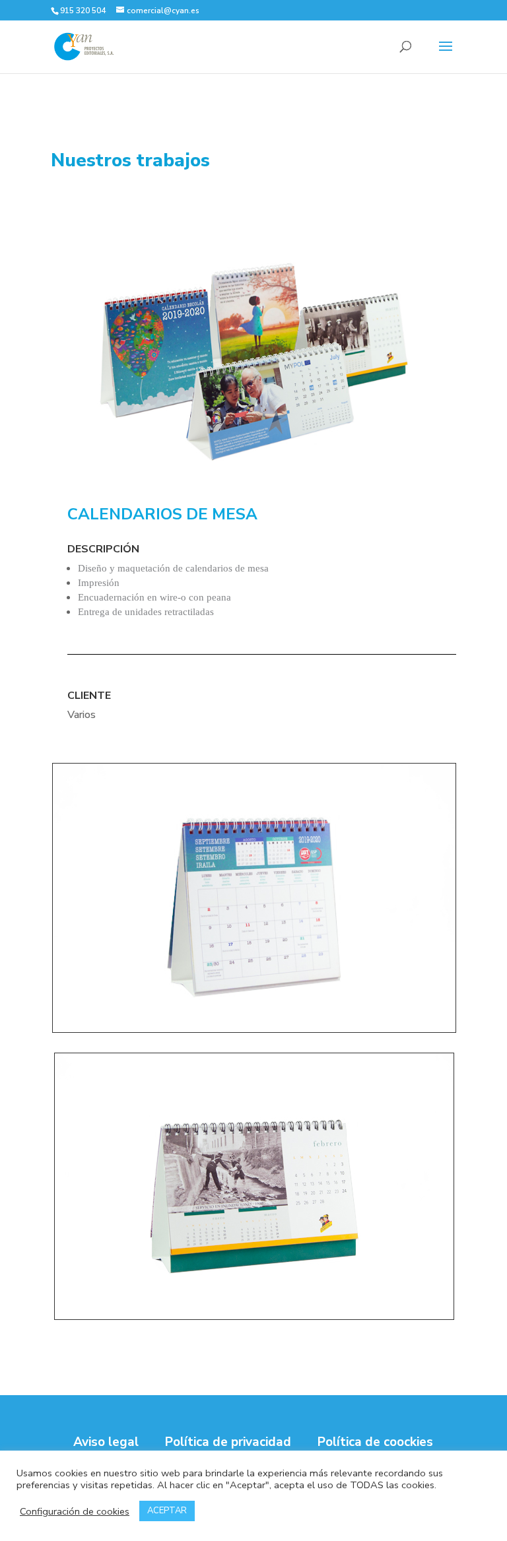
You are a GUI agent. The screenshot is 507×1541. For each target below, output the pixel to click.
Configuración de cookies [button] (74, 1511)
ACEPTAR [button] (167, 1511)
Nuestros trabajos (130, 160)
